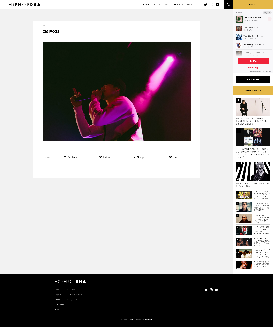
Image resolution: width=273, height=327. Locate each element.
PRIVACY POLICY (74, 294)
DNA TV (156, 4)
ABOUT (190, 4)
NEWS (167, 4)
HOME (146, 4)
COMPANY (72, 299)
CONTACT (71, 289)
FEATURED (178, 4)
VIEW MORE (253, 79)
